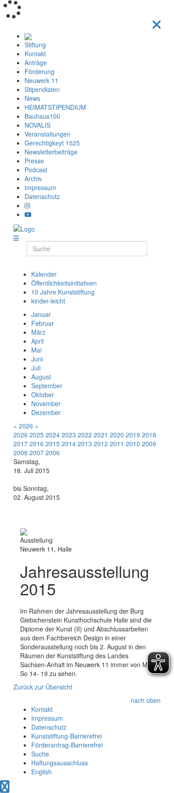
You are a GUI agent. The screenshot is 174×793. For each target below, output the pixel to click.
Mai (36, 349)
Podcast (36, 169)
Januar (41, 314)
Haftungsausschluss (59, 762)
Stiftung (35, 44)
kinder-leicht (48, 300)
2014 (69, 443)
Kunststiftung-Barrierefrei (66, 735)
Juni (37, 358)
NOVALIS (37, 124)
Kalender (44, 274)
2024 (53, 434)
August (41, 376)
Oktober (42, 394)
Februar (42, 323)
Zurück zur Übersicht (42, 686)
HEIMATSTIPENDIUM (55, 107)
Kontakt (35, 53)
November (46, 403)
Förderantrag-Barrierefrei (67, 744)
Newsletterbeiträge (51, 151)
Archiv (33, 178)
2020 (117, 434)
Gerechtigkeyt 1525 (52, 142)
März (38, 332)
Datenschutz (42, 196)
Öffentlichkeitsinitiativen (64, 282)
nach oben (146, 700)
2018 (149, 434)
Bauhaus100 (42, 116)
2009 (149, 443)
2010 (133, 443)
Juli (36, 367)
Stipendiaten (42, 89)
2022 (85, 434)
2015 (53, 443)
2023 (69, 434)
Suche (40, 753)
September (46, 385)
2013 (85, 443)
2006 (53, 452)
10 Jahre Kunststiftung (63, 291)
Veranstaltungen (47, 133)
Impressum (40, 187)
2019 (133, 434)
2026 (26, 425)
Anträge (36, 62)
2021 (101, 434)
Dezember (46, 412)
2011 (117, 443)
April (37, 340)
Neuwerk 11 (41, 80)
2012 (101, 443)
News (32, 98)
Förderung (39, 71)
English (41, 771)
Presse (34, 160)
